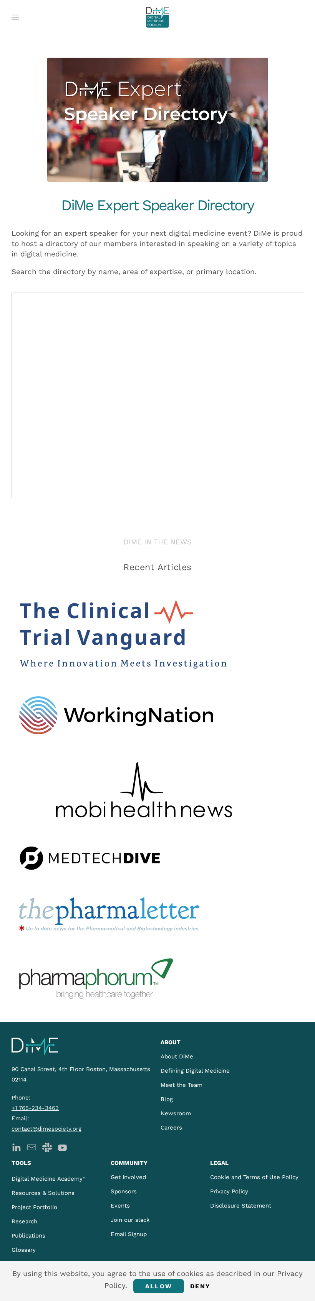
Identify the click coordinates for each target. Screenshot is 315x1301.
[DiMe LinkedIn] (16, 1146)
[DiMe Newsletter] (31, 1146)
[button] (15, 17)
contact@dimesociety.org (46, 1128)
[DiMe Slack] (47, 1146)
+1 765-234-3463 (35, 1108)
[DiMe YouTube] (62, 1146)
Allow (158, 1286)
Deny (200, 1286)
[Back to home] (157, 17)
